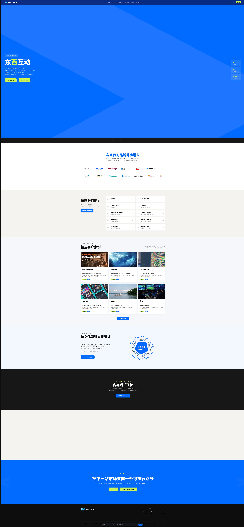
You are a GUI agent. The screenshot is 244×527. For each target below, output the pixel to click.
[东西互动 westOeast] (11, 2)
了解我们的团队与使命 (89, 443)
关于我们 (114, 2)
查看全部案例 (123, 318)
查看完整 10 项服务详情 (87, 210)
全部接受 (140, 524)
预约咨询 (151, 513)
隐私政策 (163, 511)
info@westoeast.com (128, 489)
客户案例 (127, 2)
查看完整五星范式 (88, 357)
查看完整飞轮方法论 (123, 395)
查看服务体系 (11, 80)
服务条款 (163, 513)
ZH (231, 2)
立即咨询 (113, 489)
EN (233, 2)
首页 (109, 2)
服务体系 (120, 2)
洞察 (132, 2)
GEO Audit (151, 515)
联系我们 (138, 2)
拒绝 (136, 524)
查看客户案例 (24, 80)
